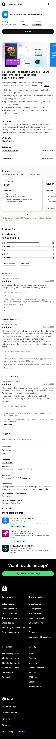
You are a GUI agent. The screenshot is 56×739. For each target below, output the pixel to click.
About (31, 653)
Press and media (36, 668)
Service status (35, 686)
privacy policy (43, 489)
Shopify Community (11, 663)
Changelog (25, 478)
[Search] (48, 4)
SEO (30, 627)
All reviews (25, 264)
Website (6, 466)
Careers (32, 658)
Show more (8, 311)
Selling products (9, 613)
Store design (8, 623)
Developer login (9, 706)
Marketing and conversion (13, 627)
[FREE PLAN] (27, 214)
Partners (32, 672)
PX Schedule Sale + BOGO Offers (23, 546)
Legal (31, 682)
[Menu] (52, 4)
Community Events (10, 668)
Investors (33, 663)
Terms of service (9, 713)
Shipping (33, 632)
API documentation (10, 658)
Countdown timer (10, 150)
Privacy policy (8, 450)
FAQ (4, 454)
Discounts (6, 159)
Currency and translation (40, 637)
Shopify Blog (7, 672)
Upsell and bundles (37, 618)
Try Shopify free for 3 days (28, 574)
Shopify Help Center (11, 653)
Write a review (9, 264)
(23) (26, 25)
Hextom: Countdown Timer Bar (22, 519)
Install (28, 31)
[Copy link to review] (12, 273)
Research (6, 677)
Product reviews (36, 613)
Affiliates (33, 677)
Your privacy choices (11, 731)
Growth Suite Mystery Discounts (22, 531)
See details (7, 508)
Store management (10, 632)
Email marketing (36, 623)
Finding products (9, 609)
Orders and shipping (11, 618)
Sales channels (8, 604)
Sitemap (6, 725)
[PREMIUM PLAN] (28, 214)
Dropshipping (35, 604)
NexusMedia (37, 25)
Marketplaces (35, 609)
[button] (28, 523)
